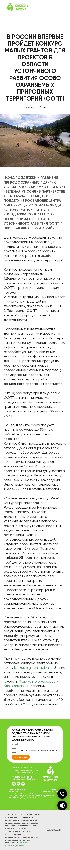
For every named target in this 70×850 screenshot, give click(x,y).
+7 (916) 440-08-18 (22, 777)
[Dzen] (62, 805)
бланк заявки (14, 686)
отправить (21, 757)
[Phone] (62, 794)
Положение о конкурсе (37, 681)
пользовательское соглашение (17, 790)
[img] (23, 784)
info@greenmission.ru (24, 779)
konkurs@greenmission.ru (33, 667)
